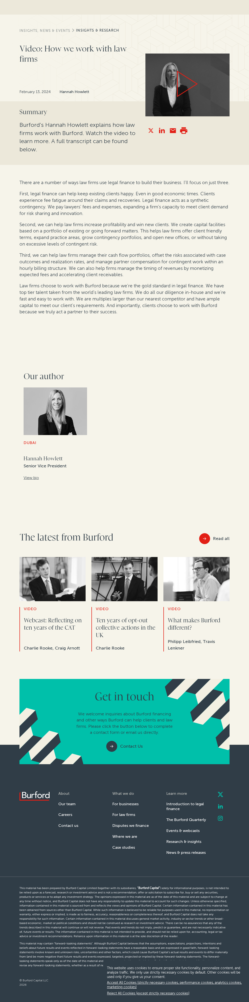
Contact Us (131, 746)
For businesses (125, 804)
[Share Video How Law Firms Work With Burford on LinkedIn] (161, 130)
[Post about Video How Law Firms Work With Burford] (150, 130)
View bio (31, 477)
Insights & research (97, 30)
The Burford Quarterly (186, 819)
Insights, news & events (44, 31)
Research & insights (183, 841)
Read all (221, 538)
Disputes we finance (130, 825)
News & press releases (186, 852)
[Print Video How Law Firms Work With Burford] (183, 130)
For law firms (123, 814)
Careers (65, 814)
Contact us (68, 825)
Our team (67, 804)
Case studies (123, 847)
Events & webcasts (183, 830)
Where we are (124, 836)
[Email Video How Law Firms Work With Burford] (172, 130)
